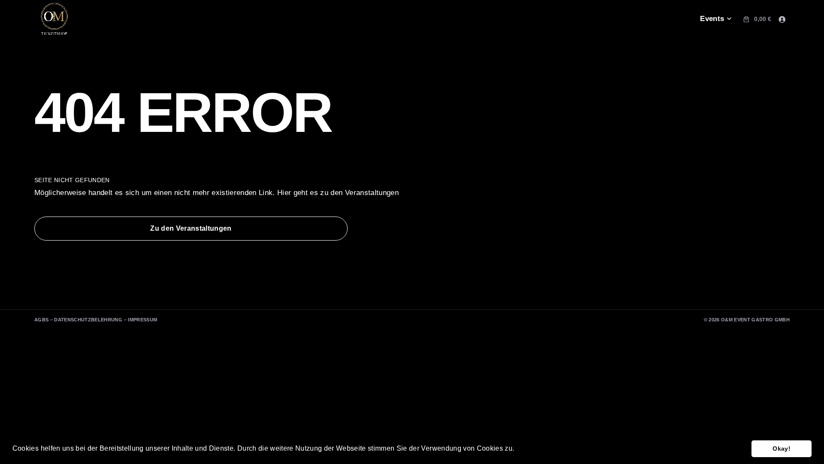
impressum (142, 319)
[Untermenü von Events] (729, 18)
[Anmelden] (782, 19)
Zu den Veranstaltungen (190, 228)
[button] (517, 449)
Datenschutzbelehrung (88, 319)
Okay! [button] (781, 448)
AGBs (41, 319)
